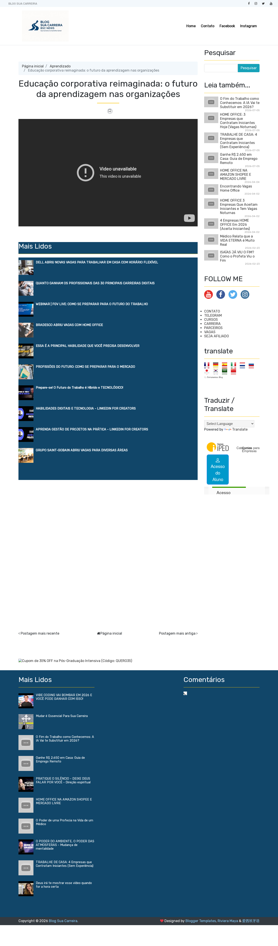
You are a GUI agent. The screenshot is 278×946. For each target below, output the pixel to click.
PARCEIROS (213, 328)
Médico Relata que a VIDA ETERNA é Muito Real (237, 240)
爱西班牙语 (251, 921)
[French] (208, 365)
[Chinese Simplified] (235, 371)
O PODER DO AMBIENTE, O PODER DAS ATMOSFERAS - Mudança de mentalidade (65, 845)
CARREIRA (212, 324)
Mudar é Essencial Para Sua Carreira (62, 716)
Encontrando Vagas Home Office (236, 188)
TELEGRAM (213, 315)
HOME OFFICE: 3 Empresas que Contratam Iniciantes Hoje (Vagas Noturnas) (238, 120)
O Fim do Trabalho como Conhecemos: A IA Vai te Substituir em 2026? (240, 103)
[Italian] (235, 365)
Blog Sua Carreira (63, 921)
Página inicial (33, 66)
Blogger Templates (200, 921)
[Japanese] (208, 371)
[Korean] (217, 371)
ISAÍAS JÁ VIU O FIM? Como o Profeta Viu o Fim (237, 256)
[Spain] (226, 365)
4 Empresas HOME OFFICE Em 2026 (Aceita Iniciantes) (235, 224)
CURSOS (211, 320)
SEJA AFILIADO (216, 336)
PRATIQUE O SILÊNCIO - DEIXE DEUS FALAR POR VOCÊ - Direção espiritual (63, 780)
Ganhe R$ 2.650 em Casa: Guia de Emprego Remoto (238, 158)
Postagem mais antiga (177, 633)
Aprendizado (60, 66)
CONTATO (212, 311)
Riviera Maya (228, 921)
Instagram (248, 26)
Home (191, 26)
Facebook (227, 26)
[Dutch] (244, 365)
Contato (207, 26)
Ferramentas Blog (215, 377)
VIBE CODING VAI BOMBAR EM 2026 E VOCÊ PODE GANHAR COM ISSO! (64, 697)
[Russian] (253, 365)
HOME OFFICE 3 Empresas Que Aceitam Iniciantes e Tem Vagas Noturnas (239, 206)
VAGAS (209, 332)
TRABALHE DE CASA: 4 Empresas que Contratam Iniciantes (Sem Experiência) (238, 140)
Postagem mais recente (40, 633)
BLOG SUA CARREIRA (22, 3)
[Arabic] (226, 371)
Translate (240, 429)
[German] (217, 365)
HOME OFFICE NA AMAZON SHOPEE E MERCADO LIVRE (235, 174)
